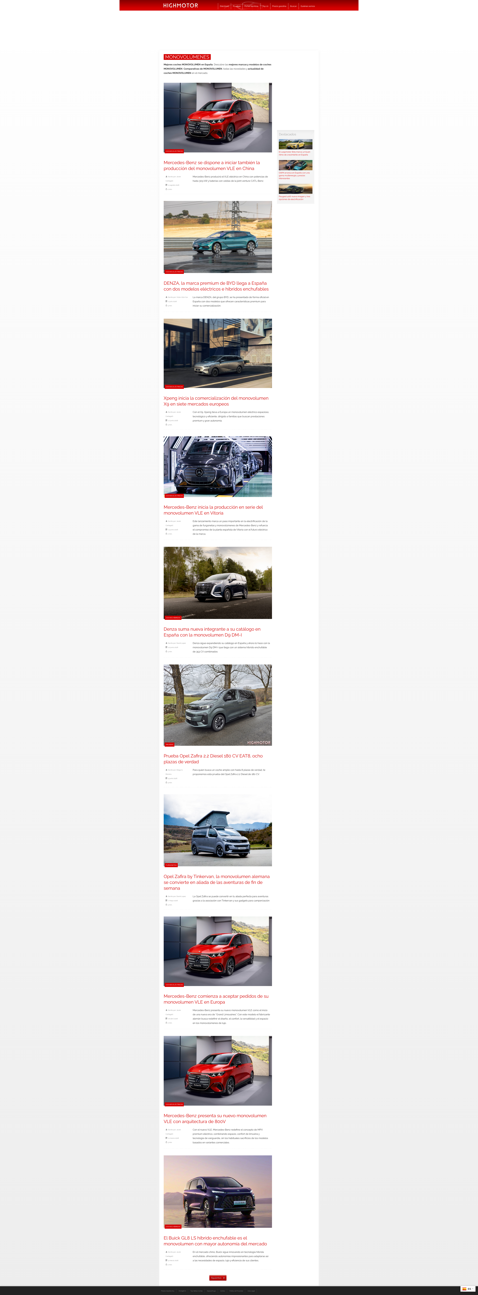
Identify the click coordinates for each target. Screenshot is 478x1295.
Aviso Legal (251, 1291)
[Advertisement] (239, 30)
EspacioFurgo (211, 1291)
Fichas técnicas (251, 6)
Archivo (222, 1291)
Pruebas (237, 6)
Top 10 (265, 6)
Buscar (293, 6)
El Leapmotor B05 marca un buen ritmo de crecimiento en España (294, 153)
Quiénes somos (308, 6)
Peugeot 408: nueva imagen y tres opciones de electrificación (294, 197)
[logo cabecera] (181, 5)
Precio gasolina (279, 6)
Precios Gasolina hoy (167, 1291)
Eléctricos (224, 6)
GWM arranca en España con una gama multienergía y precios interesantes (294, 176)
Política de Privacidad (236, 1291)
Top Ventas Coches (196, 1291)
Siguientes (216, 1278)
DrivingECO (182, 1291)
